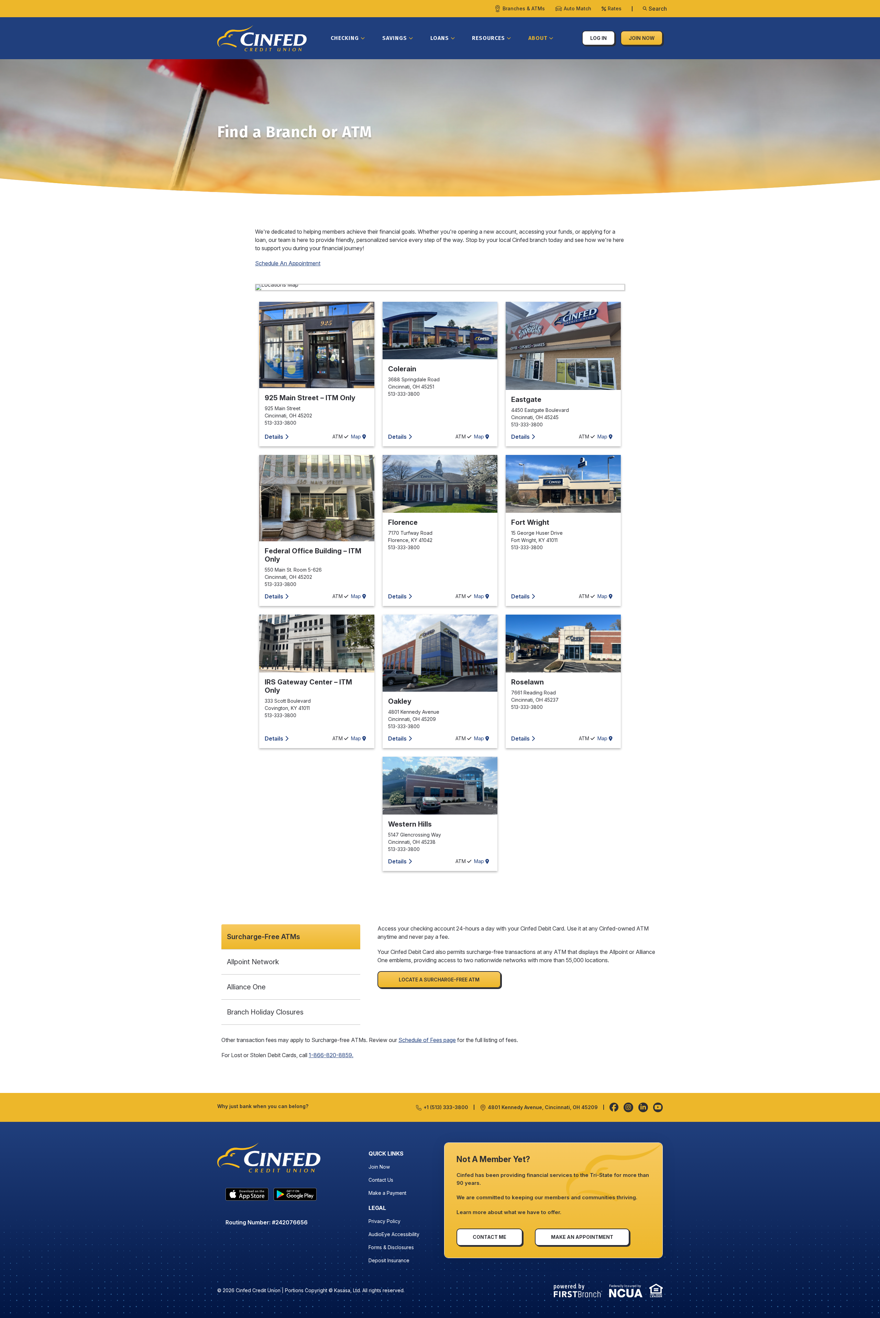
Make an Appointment (582, 1237)
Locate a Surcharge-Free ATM (439, 979)
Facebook (613, 1107)
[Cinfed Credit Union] (262, 37)
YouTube (658, 1107)
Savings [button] (394, 38)
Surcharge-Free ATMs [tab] (263, 937)
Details (274, 436)
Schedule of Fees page (427, 1040)
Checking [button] (345, 38)
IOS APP (247, 1196)
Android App (295, 1196)
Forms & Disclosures (391, 1247)
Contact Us (380, 1180)
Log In (598, 38)
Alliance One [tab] (246, 987)
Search (658, 8)
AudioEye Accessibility (393, 1234)
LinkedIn (643, 1107)
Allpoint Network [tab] (254, 962)
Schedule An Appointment (287, 263)
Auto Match (577, 8)
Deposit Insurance (388, 1260)
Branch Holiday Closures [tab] (265, 1012)
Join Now (641, 38)
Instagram (628, 1107)
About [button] (537, 38)
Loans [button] (439, 38)
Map (356, 436)
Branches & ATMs (524, 8)
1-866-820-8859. (331, 1055)
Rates (615, 8)
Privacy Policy (384, 1221)
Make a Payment (387, 1193)
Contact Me (489, 1237)
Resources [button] (488, 38)
